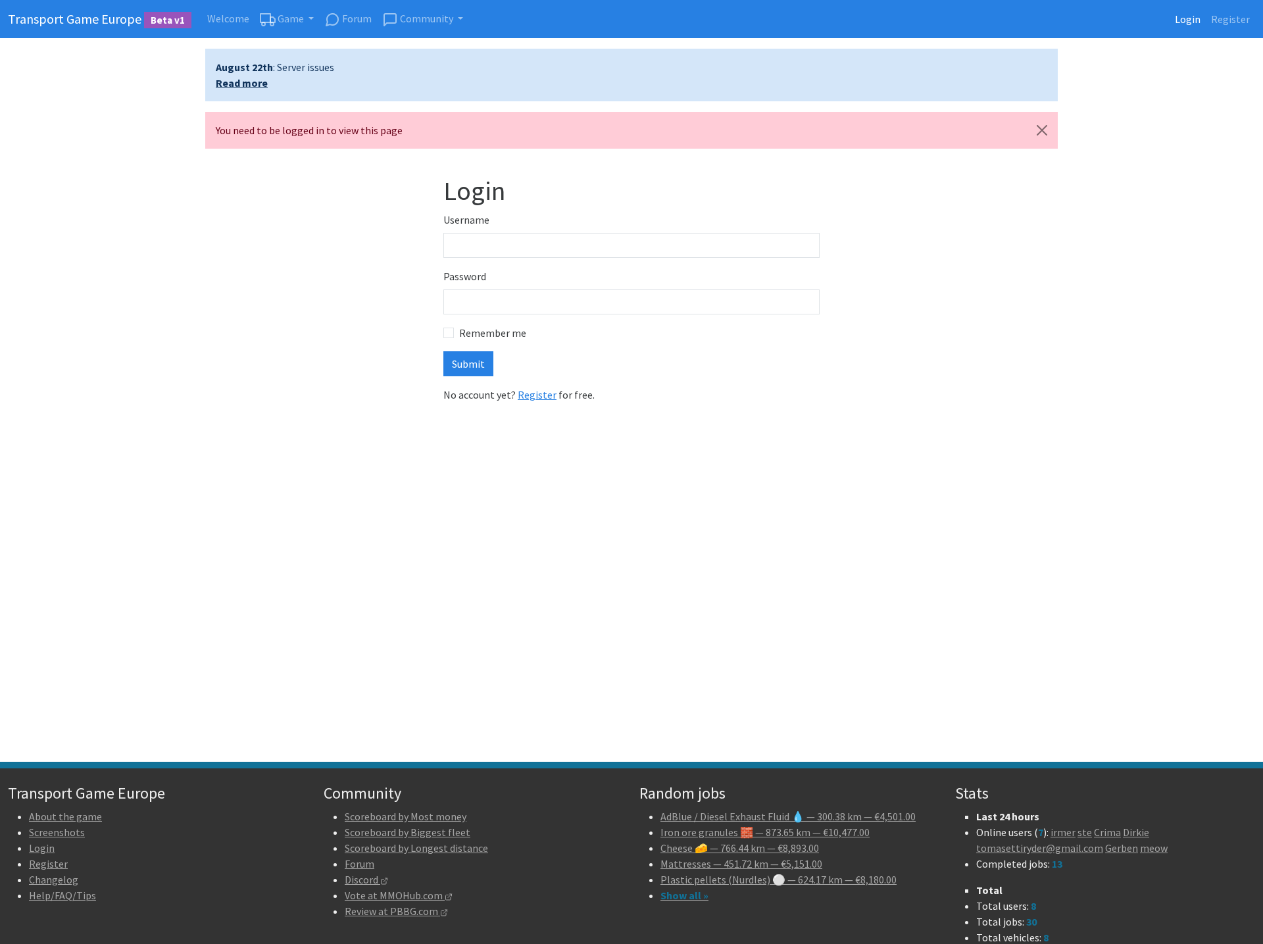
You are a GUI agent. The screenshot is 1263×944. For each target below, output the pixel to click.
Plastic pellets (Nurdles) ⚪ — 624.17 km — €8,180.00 (778, 879)
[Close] (1042, 130)
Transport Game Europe (96, 19)
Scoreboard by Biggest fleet (407, 832)
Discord (362, 879)
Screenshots (57, 832)
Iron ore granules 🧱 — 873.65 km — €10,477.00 (765, 832)
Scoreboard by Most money (405, 816)
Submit (468, 363)
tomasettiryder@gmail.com (1039, 848)
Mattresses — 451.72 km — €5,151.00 (741, 863)
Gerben (1121, 848)
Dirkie (1136, 832)
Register (1230, 19)
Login (1188, 19)
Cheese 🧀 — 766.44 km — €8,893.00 (739, 848)
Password (464, 276)
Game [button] (291, 18)
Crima (1107, 832)
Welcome (228, 18)
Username (466, 219)
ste (1084, 832)
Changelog (53, 879)
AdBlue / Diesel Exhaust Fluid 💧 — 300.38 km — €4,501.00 (788, 816)
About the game (65, 816)
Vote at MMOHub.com (395, 895)
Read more (242, 82)
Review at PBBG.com (392, 911)
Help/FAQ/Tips (62, 895)
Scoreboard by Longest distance (416, 848)
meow (1154, 848)
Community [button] (426, 18)
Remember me (492, 332)
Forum (356, 18)
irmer (1063, 832)
